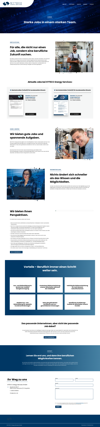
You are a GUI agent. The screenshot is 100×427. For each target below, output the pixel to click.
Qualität (79, 4)
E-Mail (76, 378)
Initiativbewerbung (16, 252)
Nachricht (57, 388)
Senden (58, 406)
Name (56, 378)
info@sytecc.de (14, 393)
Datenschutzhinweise (80, 403)
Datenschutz (90, 425)
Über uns (64, 4)
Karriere (85, 4)
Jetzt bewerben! (30, 114)
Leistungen (71, 4)
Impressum (84, 425)
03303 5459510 (32, 100)
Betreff (56, 383)
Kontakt (92, 4)
